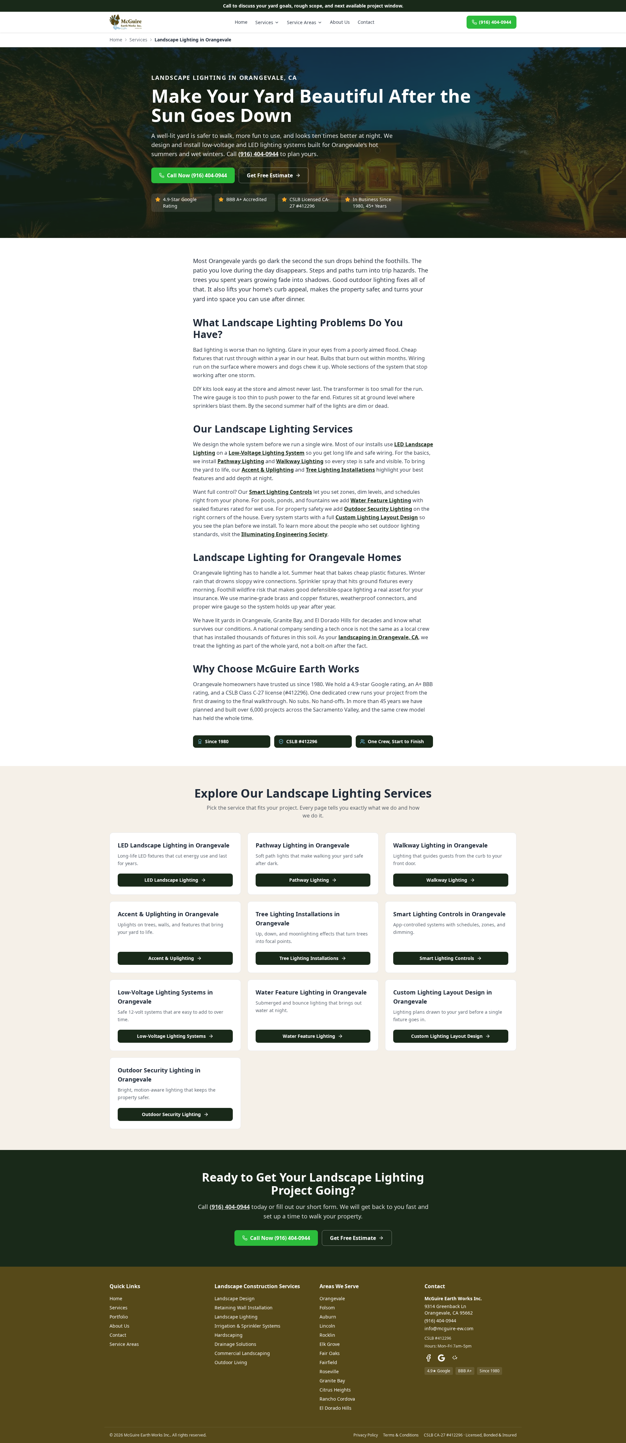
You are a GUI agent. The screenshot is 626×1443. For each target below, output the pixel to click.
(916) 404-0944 (495, 22)
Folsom (327, 1307)
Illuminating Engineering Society (284, 534)
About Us (340, 22)
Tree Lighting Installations (340, 469)
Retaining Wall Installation (244, 1307)
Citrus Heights (335, 1390)
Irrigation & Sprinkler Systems (247, 1326)
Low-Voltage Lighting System (267, 452)
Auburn (328, 1317)
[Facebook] (428, 1358)
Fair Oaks (330, 1353)
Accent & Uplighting (268, 469)
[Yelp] (454, 1358)
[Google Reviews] (441, 1358)
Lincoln (327, 1326)
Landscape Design (235, 1298)
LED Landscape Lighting (171, 880)
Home (241, 22)
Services (264, 22)
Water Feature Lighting (380, 500)
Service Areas (301, 22)
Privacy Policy (365, 1435)
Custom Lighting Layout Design (376, 517)
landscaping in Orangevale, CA (378, 637)
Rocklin (327, 1335)
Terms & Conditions (401, 1435)
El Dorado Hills (335, 1408)
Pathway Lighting (240, 461)
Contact (366, 22)
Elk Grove (330, 1344)
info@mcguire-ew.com (449, 1328)
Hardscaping (229, 1335)
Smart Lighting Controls (280, 491)
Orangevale (332, 1298)
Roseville (329, 1371)
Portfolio (119, 1317)
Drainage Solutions (235, 1344)
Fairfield (328, 1362)
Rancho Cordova (337, 1399)
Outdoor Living (231, 1362)
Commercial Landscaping (242, 1353)
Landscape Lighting (236, 1317)
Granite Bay (332, 1380)
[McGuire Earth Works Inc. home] (126, 22)
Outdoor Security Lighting (378, 508)
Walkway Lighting (299, 461)
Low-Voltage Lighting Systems (171, 1036)
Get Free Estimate (270, 175)
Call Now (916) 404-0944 (197, 175)
